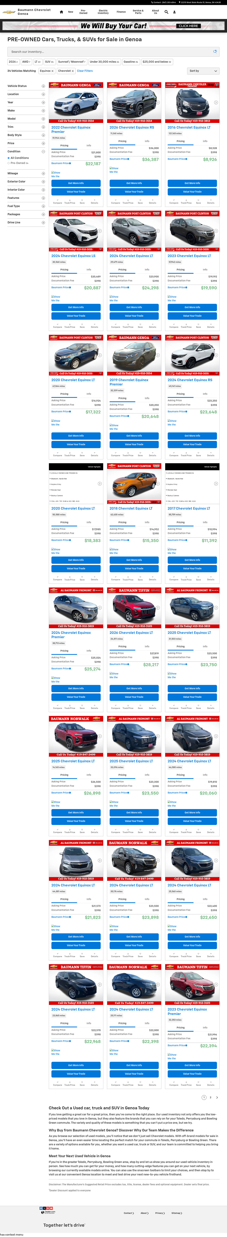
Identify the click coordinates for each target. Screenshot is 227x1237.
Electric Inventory (103, 12)
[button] (76, 138)
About (144, 1213)
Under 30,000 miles (104, 62)
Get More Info (76, 183)
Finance (121, 12)
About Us (155, 12)
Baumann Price (60, 163)
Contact (128, 1213)
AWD (26, 62)
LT (37, 62)
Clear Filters (85, 71)
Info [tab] (89, 145)
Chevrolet (64, 71)
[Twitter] (44, 1208)
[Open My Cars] (173, 12)
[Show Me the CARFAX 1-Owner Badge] (57, 174)
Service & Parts (138, 12)
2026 (13, 62)
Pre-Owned (83, 12)
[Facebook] (41, 1208)
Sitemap (176, 1213)
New (70, 12)
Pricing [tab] (64, 145)
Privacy (159, 1213)
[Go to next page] (217, 1097)
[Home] (9, 12)
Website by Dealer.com (48, 1212)
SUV (49, 62)
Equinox (45, 71)
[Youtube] (51, 1208)
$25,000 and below (157, 62)
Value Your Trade (76, 192)
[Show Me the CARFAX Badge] (57, 299)
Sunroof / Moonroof (71, 62)
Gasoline (131, 62)
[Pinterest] (47, 1208)
